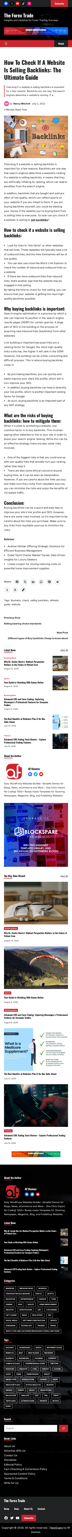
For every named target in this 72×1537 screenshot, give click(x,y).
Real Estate (37, 1315)
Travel (53, 1326)
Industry (10, 1310)
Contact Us (10, 1455)
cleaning (38, 1358)
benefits (10, 1353)
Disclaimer (10, 1459)
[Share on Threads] (15, 590)
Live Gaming (51, 1310)
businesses (24, 1358)
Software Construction (34, 1320)
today (56, 1395)
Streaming (10, 1326)
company (52, 1358)
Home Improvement (48, 1304)
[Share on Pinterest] (49, 582)
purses (21, 1390)
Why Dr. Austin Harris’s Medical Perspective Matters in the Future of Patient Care (24, 663)
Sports (6, 679)
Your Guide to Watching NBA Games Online (24, 682)
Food (53, 1299)
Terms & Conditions (15, 1478)
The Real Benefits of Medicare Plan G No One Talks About (24, 720)
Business (16, 600)
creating (54, 1364)
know (55, 1379)
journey (43, 1379)
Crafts (38, 1294)
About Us (9, 1446)
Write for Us (11, 1483)
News (24, 1315)
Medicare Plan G (13, 1385)
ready (32, 1390)
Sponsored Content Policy (19, 1473)
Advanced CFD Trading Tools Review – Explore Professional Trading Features (25, 741)
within (55, 1401)
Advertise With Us (14, 1450)
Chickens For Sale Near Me (18, 1294)
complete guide (13, 1364)
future (57, 1369)
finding (45, 1369)
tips (46, 1395)
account (10, 1347)
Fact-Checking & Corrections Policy (25, 1469)
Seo (49, 1315)
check (25, 600)
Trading (41, 1326)
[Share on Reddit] (57, 582)
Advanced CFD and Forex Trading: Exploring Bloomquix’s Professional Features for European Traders (26, 702)
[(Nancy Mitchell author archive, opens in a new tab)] (6, 105)
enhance (23, 1369)
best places (33, 1353)
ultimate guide (27, 1401)
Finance (7, 736)
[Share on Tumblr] (7, 590)
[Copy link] (23, 590)
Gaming (9, 1304)
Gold (20, 1304)
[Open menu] (6, 44)
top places (11, 1401)
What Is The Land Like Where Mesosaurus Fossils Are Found (32, 1331)
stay (37, 1395)
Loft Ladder (11, 1315)
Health (31, 1304)
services (25, 1395)
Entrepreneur (27, 1299)
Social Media (11, 1320)
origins (9, 1390)
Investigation (25, 1310)
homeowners (32, 1374)
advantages (24, 1347)
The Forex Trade (18, 15)
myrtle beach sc (33, 1385)
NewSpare (56, 1527)
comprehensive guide (35, 1364)
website (16, 604)
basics (39, 1347)
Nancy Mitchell (21, 103)
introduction (28, 1379)
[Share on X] (25, 582)
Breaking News (10, 658)
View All (64, 650)
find (35, 1369)
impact (47, 1374)
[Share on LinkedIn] (33, 582)
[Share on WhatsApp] (41, 582)
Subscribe (28, 1518)
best (21, 1353)
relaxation (11, 1395)
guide (8, 1374)
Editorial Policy (13, 1464)
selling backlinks (39, 600)
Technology (26, 1326)
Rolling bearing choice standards (23, 623)
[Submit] (63, 1428)
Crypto (50, 1294)
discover (10, 1369)
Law (39, 1310)
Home (18, 1374)
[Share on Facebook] (17, 582)
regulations (46, 1390)
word (8, 1406)
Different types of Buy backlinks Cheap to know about (38, 638)
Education (10, 1299)
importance (11, 1379)
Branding (10, 1288)
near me (50, 1385)
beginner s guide (54, 1347)
